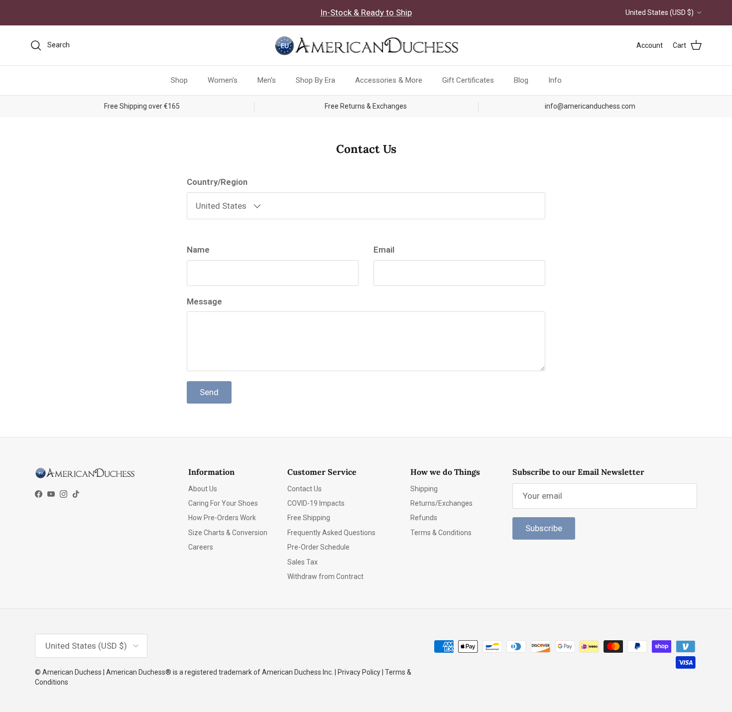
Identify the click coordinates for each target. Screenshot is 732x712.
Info (555, 80)
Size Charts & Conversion (227, 533)
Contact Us (304, 489)
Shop (179, 80)
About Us (202, 489)
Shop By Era (315, 80)
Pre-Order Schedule (318, 547)
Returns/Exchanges (441, 503)
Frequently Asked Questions (331, 533)
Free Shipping (308, 518)
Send (209, 392)
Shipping (424, 489)
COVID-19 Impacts (316, 503)
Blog (521, 80)
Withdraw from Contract (325, 576)
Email (383, 250)
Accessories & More (388, 80)
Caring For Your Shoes (223, 503)
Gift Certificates (468, 80)
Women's (223, 80)
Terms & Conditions (441, 533)
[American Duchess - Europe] (366, 45)
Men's (266, 80)
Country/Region (217, 182)
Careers (200, 547)
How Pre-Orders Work (222, 518)
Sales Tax (302, 562)
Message (204, 301)
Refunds (423, 518)
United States (222, 206)
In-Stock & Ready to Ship (366, 12)
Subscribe (543, 528)
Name (198, 250)
